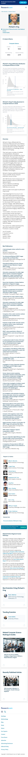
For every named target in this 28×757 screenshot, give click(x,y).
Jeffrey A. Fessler (12, 506)
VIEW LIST (23, 2)
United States (6, 32)
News (2, 725)
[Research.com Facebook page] (2, 712)
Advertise (3, 740)
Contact (3, 734)
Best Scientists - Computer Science (8, 11)
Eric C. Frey (11, 500)
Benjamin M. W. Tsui (13, 477)
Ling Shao (10, 483)
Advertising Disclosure (7, 743)
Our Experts (4, 731)
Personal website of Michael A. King (12, 521)
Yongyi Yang (11, 466)
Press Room (4, 737)
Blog (2, 722)
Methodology (4, 719)
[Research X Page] (5, 712)
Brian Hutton (11, 494)
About (2, 728)
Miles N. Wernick (12, 461)
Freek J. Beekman (12, 511)
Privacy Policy (4, 749)
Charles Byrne (12, 471)
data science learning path (16, 568)
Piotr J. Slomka (12, 488)
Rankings (3, 716)
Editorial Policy (5, 746)
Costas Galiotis (11, 616)
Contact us (23, 527)
